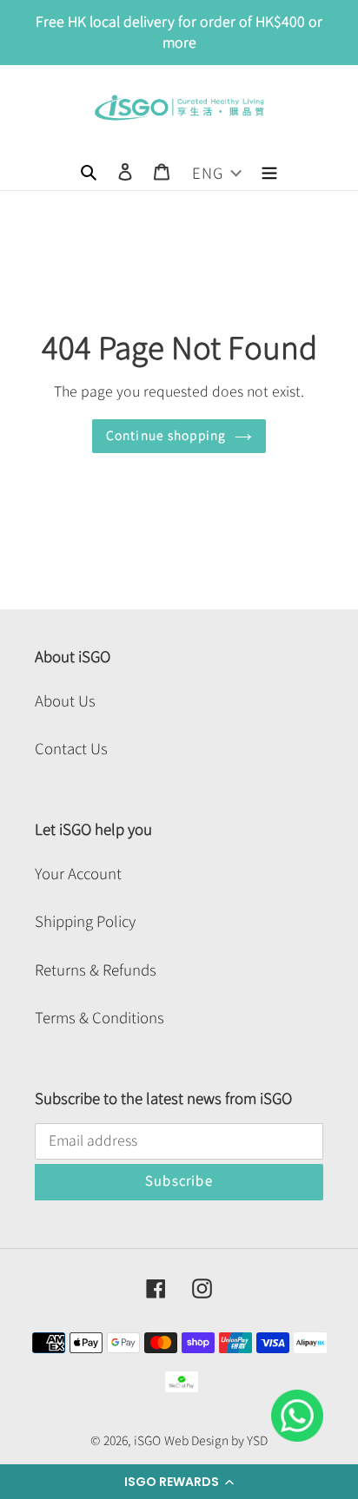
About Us (65, 701)
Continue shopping (166, 436)
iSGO (147, 1441)
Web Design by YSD (216, 1441)
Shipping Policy (85, 921)
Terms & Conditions (99, 1017)
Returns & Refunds (95, 970)
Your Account (78, 873)
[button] (179, 1481)
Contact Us (71, 748)
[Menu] (269, 170)
